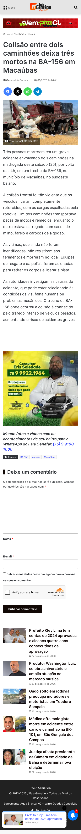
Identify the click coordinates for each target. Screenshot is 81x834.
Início (9, 34)
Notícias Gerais (25, 34)
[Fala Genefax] (40, 7)
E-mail (8, 556)
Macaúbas (49, 457)
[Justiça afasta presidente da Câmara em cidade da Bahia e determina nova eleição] (14, 757)
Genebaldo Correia (17, 80)
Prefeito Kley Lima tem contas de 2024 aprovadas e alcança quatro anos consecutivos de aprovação (53, 641)
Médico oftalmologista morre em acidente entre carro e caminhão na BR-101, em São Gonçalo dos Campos (51, 729)
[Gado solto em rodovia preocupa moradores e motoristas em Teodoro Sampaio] (14, 696)
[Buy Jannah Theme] (40, 22)
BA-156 (24, 457)
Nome (8, 538)
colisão (36, 457)
